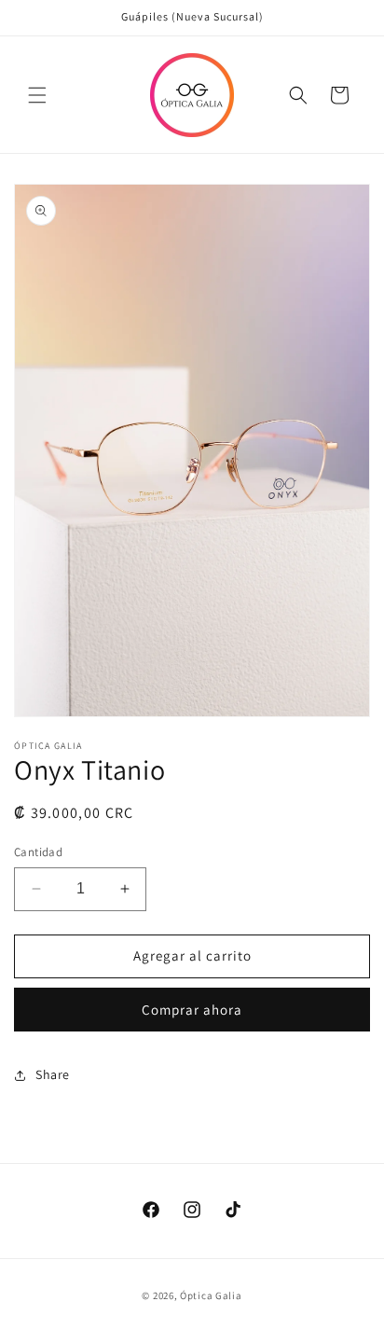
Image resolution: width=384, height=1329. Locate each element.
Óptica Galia (210, 1295)
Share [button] (52, 1074)
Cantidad (38, 852)
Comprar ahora (192, 1009)
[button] (37, 95)
